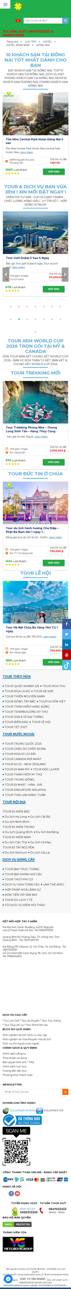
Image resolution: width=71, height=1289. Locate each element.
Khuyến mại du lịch (39, 1039)
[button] (11, 306)
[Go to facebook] (8, 1279)
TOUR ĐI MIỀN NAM (17, 837)
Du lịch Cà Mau (40, 842)
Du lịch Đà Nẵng (47, 832)
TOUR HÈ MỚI (43, 691)
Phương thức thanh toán (18, 1075)
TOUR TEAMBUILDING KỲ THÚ (26, 711)
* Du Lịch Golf (11, 1020)
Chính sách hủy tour (15, 1066)
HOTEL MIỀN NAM (18, 45)
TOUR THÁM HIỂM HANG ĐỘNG (27, 706)
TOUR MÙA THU (53, 686)
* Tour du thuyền (29, 1020)
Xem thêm (26, 152)
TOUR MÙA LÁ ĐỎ (17, 691)
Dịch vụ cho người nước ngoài (21, 1043)
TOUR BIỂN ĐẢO (16, 722)
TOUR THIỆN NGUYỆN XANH (25, 696)
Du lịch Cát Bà (40, 816)
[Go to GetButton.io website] (8, 1285)
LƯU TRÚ (30, 41)
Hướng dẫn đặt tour (15, 1070)
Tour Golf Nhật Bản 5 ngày (25, 258)
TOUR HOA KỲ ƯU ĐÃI (20, 754)
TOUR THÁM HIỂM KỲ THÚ (23, 774)
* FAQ (30, 1062)
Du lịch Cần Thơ (16, 842)
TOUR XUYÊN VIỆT (52, 701)
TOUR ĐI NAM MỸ (17, 769)
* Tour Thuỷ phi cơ (13, 1024)
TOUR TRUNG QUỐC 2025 (23, 743)
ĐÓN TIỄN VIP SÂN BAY (21, 894)
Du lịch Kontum (16, 852)
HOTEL (47, 41)
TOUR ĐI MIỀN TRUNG (19, 827)
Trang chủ (12, 41)
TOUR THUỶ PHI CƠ (19, 879)
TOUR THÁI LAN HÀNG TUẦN (25, 795)
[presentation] (6, 274)
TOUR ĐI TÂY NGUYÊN (18, 847)
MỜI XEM (53, 171)
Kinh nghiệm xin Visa (15, 1039)
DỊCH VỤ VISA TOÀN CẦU (22, 884)
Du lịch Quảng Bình (19, 832)
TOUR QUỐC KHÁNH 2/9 (22, 686)
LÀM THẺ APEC (53, 884)
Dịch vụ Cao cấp (37, 1035)
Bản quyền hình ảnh (15, 1062)
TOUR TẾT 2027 (16, 727)
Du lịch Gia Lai (40, 852)
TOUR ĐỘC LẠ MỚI (46, 769)
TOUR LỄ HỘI (41, 722)
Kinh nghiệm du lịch (15, 1035)
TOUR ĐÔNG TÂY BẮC (20, 701)
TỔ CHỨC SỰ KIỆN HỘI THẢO (25, 905)
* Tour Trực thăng (50, 1020)
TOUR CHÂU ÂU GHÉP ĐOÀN (25, 748)
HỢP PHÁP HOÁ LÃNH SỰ (23, 889)
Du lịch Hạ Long (16, 816)
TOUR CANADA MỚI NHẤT (23, 759)
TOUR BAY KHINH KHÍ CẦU (23, 874)
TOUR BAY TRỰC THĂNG (22, 869)
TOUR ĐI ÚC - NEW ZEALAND (25, 764)
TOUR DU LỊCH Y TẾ (19, 900)
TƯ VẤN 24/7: (28, 33)
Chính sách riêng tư (14, 1053)
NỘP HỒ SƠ (27, 1209)
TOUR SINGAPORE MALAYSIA (25, 789)
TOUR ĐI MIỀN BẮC (16, 811)
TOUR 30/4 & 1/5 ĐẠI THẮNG (24, 717)
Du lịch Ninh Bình (17, 821)
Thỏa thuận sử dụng (15, 1057)
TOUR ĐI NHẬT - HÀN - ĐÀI (23, 784)
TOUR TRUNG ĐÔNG (19, 779)
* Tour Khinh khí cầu (36, 1024)
